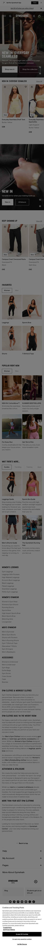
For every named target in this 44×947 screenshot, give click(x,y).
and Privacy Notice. (9, 930)
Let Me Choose (22, 944)
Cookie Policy (7, 928)
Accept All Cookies (22, 934)
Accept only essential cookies (21, 939)
